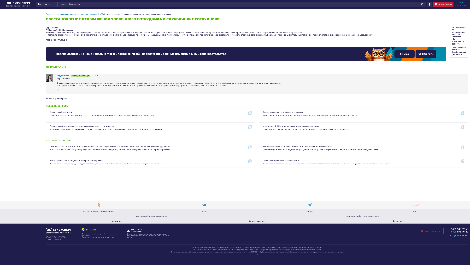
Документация (398, 221)
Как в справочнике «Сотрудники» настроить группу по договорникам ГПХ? (297, 146)
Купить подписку (432, 231)
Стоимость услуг (116, 221)
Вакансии (309, 211)
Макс (406, 54)
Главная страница (53, 14)
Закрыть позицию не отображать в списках (283, 112)
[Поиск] (422, 4)
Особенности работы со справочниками (281, 160)
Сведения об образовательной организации (98, 211)
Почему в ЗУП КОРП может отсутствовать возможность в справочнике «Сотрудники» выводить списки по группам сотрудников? (110, 146)
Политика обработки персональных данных (151, 216)
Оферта (204, 211)
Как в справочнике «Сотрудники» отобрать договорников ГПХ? (79, 160)
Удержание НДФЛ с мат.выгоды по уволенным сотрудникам (291, 126)
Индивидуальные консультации (75, 14)
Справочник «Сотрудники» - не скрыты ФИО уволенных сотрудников (82, 126)
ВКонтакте (428, 54)
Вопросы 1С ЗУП (96, 14)
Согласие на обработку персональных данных (362, 216)
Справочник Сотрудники (61, 112)
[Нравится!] (58, 90)
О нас (415, 211)
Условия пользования (257, 221)
